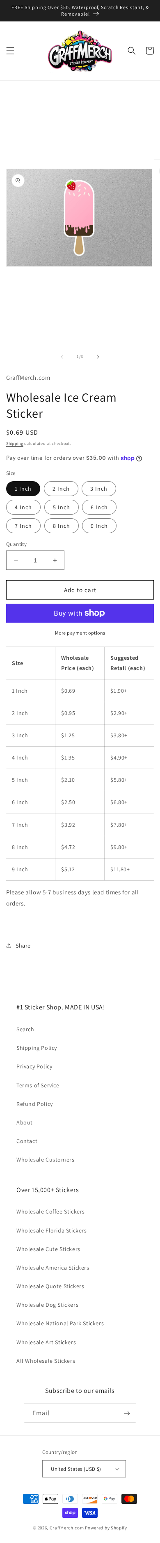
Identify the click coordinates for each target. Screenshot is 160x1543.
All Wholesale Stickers (45, 1360)
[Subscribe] (127, 1413)
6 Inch (99, 507)
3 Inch (98, 488)
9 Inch (99, 525)
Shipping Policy (36, 1047)
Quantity (16, 544)
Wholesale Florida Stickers (51, 1230)
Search (25, 1029)
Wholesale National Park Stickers (60, 1323)
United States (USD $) (76, 1468)
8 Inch (61, 525)
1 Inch (23, 488)
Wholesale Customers (45, 1159)
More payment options (80, 633)
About (24, 1122)
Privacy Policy (34, 1066)
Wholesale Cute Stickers (48, 1249)
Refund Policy (34, 1104)
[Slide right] (98, 357)
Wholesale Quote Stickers (50, 1286)
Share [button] (23, 945)
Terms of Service (37, 1085)
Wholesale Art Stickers (46, 1342)
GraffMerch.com (67, 1528)
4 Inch (23, 507)
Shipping (14, 443)
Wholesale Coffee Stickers (50, 1211)
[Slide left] (62, 357)
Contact (26, 1141)
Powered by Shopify (106, 1528)
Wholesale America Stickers (52, 1267)
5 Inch (61, 507)
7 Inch (23, 525)
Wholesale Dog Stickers (47, 1304)
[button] (10, 51)
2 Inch (61, 488)
